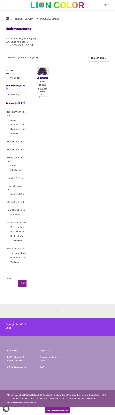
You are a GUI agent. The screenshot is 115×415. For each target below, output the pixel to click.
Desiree (14, 133)
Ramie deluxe (17, 231)
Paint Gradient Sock (16, 222)
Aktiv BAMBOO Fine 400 (16, 114)
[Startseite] (57, 5)
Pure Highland (17, 227)
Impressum (45, 350)
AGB (42, 367)
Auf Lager (15, 77)
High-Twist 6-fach (15, 149)
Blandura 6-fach (18, 129)
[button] (6, 409)
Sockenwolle (16, 240)
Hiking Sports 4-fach (14, 159)
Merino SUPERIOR (16, 202)
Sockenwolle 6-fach (16, 248)
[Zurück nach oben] (57, 311)
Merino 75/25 (17, 194)
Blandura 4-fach (18, 124)
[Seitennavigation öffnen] (12, 5)
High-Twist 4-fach (15, 141)
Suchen (9, 278)
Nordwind (15, 214)
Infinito (13, 165)
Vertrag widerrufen (57, 410)
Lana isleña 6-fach (16, 178)
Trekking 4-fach (18, 253)
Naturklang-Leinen (16, 210)
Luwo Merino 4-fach (14, 188)
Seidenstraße (16, 236)
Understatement (18, 257)
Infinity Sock (16, 170)
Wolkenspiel (16, 262)
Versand (44, 97)
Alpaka (13, 120)
